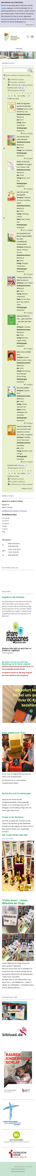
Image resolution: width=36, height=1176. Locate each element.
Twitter (4, 526)
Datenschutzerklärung (8, 19)
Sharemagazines (7, 653)
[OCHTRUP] (12, 36)
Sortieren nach (12, 88)
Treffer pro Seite (13, 99)
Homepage (6, 518)
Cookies (3, 8)
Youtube (5, 529)
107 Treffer (21, 96)
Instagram (5, 523)
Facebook (5, 521)
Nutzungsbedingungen (18, 1171)
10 (9, 96)
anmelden (19, 48)
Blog (3, 532)
